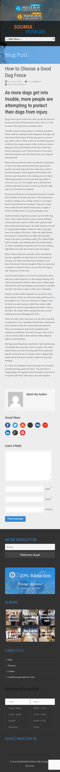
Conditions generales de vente (21, 677)
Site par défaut (17, 84)
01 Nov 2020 (15, 82)
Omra (10, 659)
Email (48, 499)
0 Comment (34, 82)
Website (48, 509)
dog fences (50, 297)
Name (47, 489)
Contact (11, 671)
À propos (12, 665)
